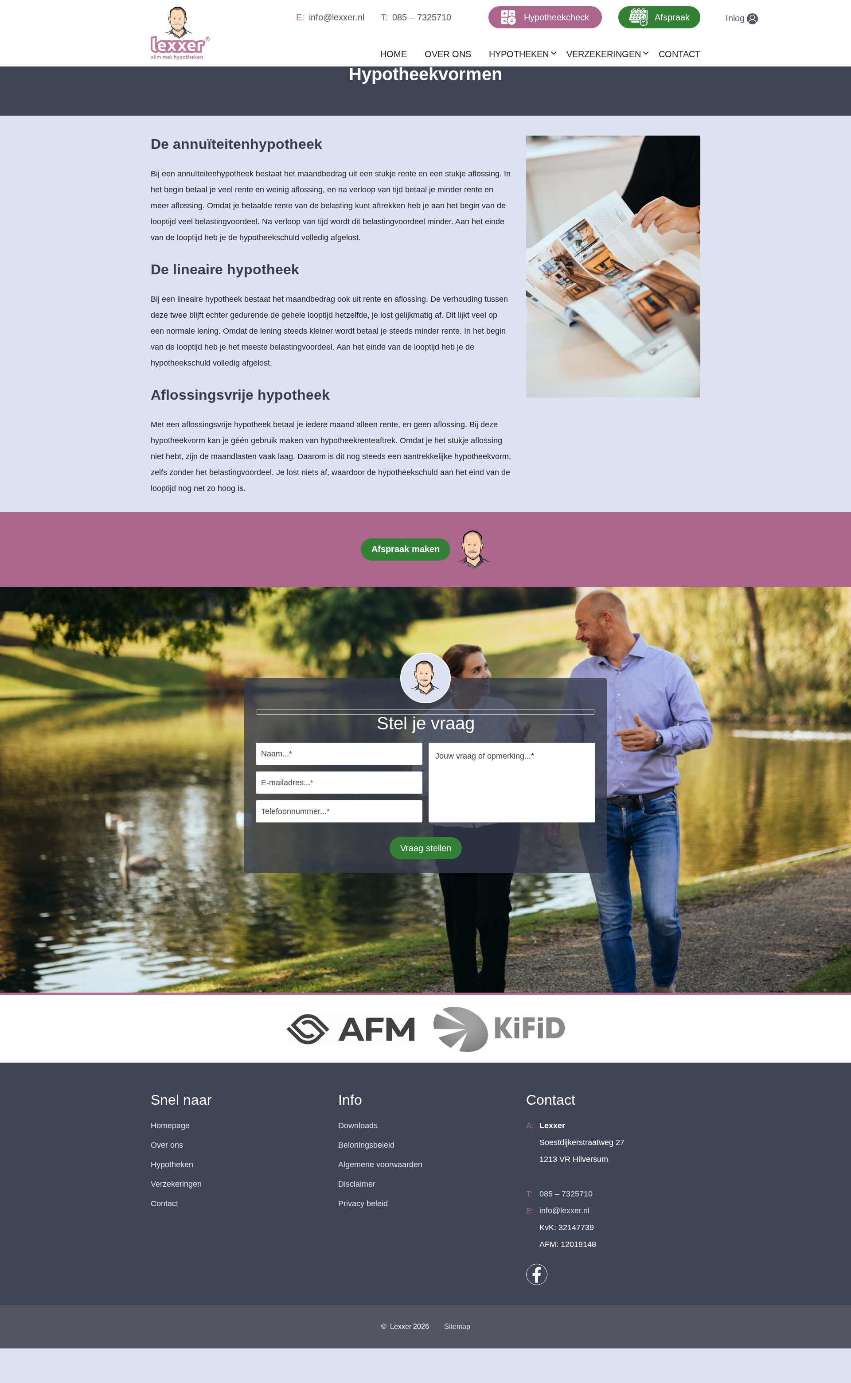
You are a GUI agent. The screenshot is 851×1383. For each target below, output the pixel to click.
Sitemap (457, 1326)
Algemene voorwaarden (380, 1164)
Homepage (170, 1125)
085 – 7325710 (421, 17)
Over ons (167, 1145)
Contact (164, 1203)
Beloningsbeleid (366, 1145)
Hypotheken (172, 1164)
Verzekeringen (176, 1184)
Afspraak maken (405, 549)
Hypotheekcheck (556, 17)
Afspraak (672, 17)
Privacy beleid (363, 1203)
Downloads (358, 1125)
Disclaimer (356, 1184)
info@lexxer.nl (336, 17)
